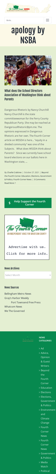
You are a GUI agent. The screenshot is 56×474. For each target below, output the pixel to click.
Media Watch (44, 464)
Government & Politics (46, 455)
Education (26, 176)
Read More (9, 183)
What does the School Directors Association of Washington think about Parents (27, 95)
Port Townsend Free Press (26, 302)
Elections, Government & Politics (46, 401)
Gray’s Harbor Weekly (17, 298)
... (26, 161)
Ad (42, 348)
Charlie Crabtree (14, 172)
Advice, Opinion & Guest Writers (45, 359)
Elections (46, 392)
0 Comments (39, 179)
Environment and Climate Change (46, 416)
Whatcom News (13, 306)
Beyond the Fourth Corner (45, 377)
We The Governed (14, 311)
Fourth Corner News (22, 179)
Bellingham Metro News (17, 293)
